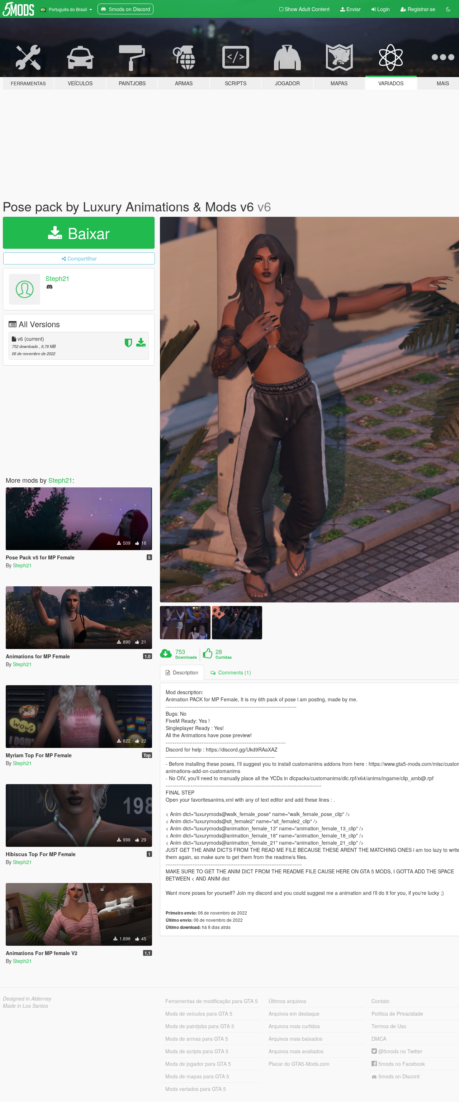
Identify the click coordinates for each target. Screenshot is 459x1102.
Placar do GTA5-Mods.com (299, 1063)
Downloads (186, 657)
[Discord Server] (49, 286)
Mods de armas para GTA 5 (196, 1038)
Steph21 (58, 278)
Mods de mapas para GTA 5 (197, 1076)
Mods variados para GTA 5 (195, 1088)
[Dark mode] (448, 9)
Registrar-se (420, 9)
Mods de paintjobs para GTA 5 (199, 1026)
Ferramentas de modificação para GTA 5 (211, 1001)
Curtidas (224, 657)
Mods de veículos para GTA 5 (198, 1013)
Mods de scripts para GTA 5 (196, 1051)
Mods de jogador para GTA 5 (198, 1063)
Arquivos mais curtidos (294, 1026)
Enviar (353, 9)
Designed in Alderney (27, 998)
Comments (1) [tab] (233, 672)
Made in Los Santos (25, 1005)
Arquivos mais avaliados (296, 1051)
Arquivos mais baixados (295, 1038)
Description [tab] (184, 672)
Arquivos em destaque (294, 1013)
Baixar (86, 232)
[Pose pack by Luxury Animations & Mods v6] (185, 622)
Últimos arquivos (287, 1001)
